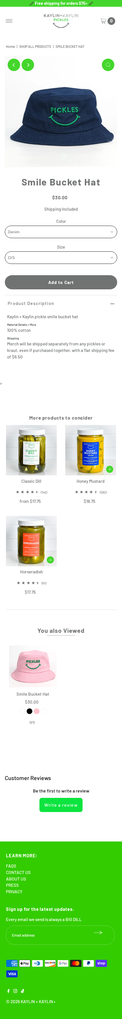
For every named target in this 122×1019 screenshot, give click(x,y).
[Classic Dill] (31, 450)
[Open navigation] (9, 21)
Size (61, 246)
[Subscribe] (98, 933)
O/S (32, 722)
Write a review (61, 804)
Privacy (14, 891)
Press (12, 885)
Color (61, 221)
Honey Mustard (90, 481)
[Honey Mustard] (90, 450)
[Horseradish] (31, 541)
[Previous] (14, 65)
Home (10, 46)
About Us (16, 878)
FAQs (11, 865)
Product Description (31, 303)
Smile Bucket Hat (32, 694)
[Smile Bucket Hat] (33, 665)
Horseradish (31, 571)
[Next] (28, 65)
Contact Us (18, 872)
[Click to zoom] (108, 65)
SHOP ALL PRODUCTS (35, 46)
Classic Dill (31, 481)
